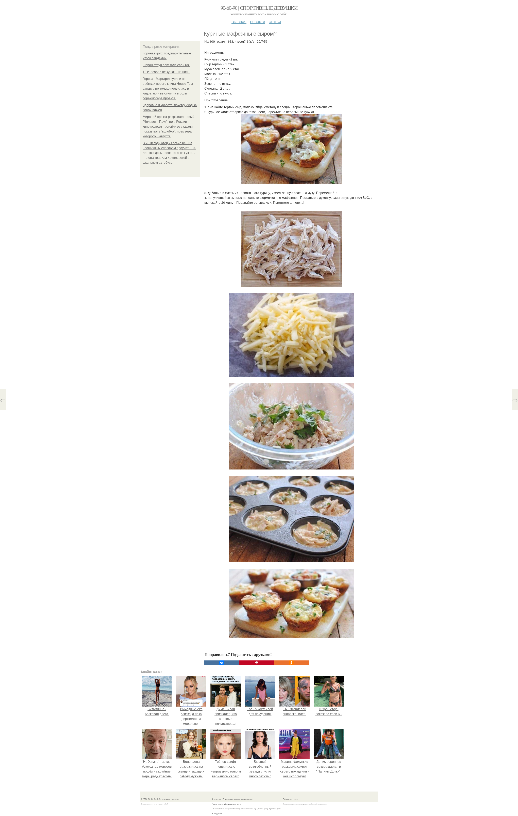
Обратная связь (290, 799)
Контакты (216, 799)
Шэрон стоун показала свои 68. (166, 65)
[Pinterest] (256, 662)
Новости (257, 21)
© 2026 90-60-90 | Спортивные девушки (160, 799)
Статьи (275, 21)
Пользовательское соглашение (238, 799)
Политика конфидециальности (227, 803)
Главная (238, 21)
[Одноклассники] (291, 662)
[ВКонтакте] (221, 662)
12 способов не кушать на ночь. (166, 72)
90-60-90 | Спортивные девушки (259, 7)
